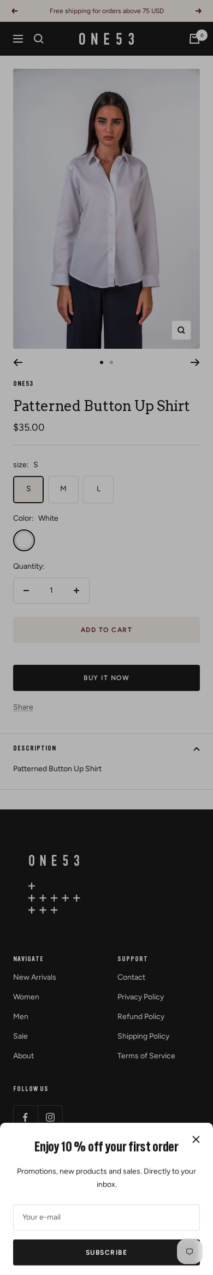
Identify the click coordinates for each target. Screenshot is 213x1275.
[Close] (196, 1127)
